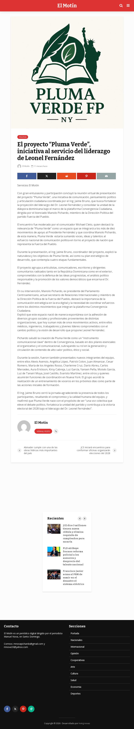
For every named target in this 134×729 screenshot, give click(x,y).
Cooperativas (78, 660)
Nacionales (76, 640)
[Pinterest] (23, 709)
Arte (73, 666)
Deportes (76, 693)
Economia (76, 686)
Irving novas (84, 723)
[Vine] (31, 709)
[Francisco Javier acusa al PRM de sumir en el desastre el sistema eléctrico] (53, 574)
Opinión (75, 653)
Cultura (74, 673)
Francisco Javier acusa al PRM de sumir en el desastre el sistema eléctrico (73, 578)
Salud (73, 680)
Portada (75, 633)
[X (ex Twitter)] (15, 709)
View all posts (43, 431)
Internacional (77, 646)
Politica (22, 137)
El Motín (67, 6)
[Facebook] (7, 709)
